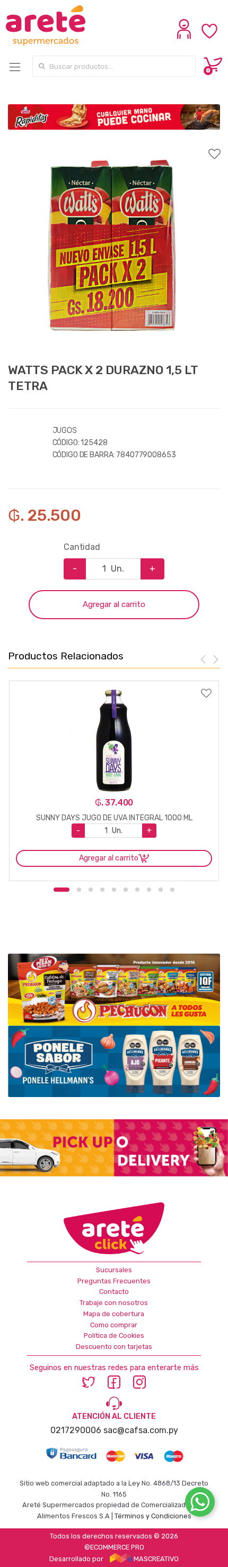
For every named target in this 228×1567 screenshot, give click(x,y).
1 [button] (61, 889)
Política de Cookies (114, 1335)
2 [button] (79, 889)
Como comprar (113, 1325)
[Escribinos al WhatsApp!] (200, 1504)
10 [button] (172, 889)
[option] (114, 246)
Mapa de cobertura (113, 1314)
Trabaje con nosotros (114, 1303)
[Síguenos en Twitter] (88, 1382)
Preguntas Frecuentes (114, 1281)
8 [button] (149, 889)
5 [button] (114, 889)
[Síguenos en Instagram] (139, 1382)
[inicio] (56, 25)
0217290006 (75, 1430)
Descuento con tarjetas (114, 1347)
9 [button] (161, 889)
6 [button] (126, 889)
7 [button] (137, 889)
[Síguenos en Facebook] (114, 1382)
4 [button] (102, 889)
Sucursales (114, 1270)
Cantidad (82, 547)
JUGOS (64, 430)
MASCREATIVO (155, 1559)
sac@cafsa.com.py (140, 1430)
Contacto (114, 1292)
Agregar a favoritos (114, 147)
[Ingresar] (185, 36)
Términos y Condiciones (153, 1516)
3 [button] (91, 889)
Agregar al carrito (114, 604)
